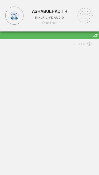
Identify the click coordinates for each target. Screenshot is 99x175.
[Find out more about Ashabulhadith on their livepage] (14, 16)
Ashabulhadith (49, 11)
